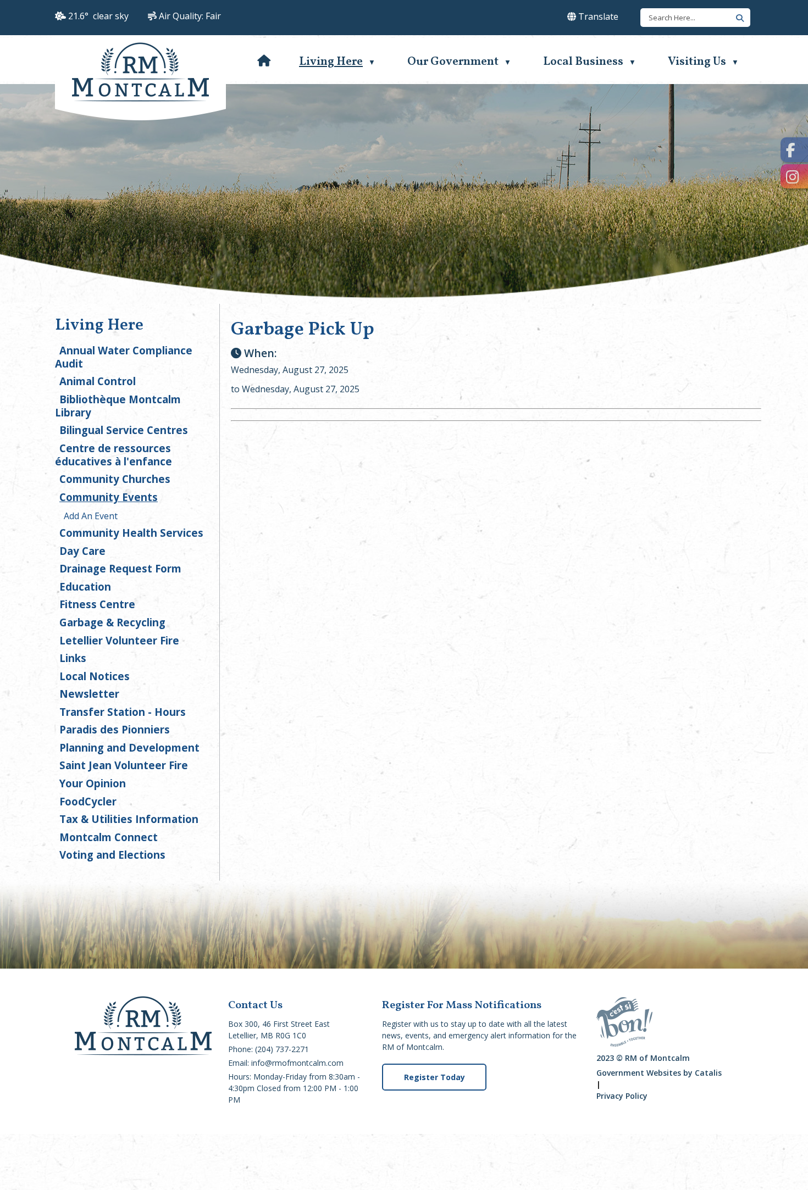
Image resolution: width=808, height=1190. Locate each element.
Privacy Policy (621, 1096)
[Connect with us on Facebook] (794, 149)
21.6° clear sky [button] (98, 16)
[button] (738, 17)
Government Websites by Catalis (659, 1072)
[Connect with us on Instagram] (794, 176)
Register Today (434, 1077)
